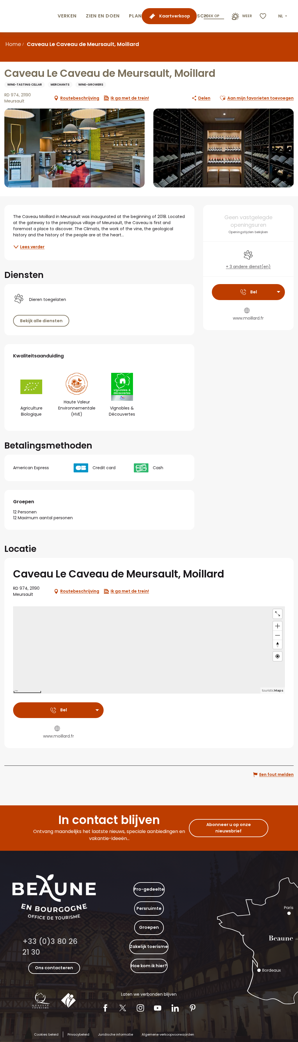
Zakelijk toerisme (149, 946)
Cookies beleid (46, 1034)
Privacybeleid (78, 1034)
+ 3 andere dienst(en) (248, 267)
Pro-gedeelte (149, 889)
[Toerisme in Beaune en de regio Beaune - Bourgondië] (27, 16)
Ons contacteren (54, 968)
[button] (283, 16)
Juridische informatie (115, 1034)
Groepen (149, 927)
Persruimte (149, 908)
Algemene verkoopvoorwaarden (168, 1034)
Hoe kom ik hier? (149, 966)
